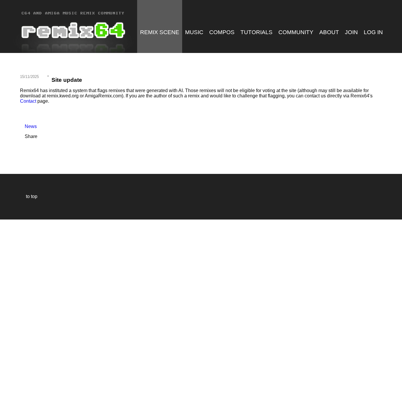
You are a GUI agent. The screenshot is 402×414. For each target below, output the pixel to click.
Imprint (7, 400)
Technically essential (12, 316)
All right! (6, 391)
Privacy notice (8, 408)
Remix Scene (159, 32)
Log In (373, 32)
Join (351, 32)
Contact (28, 101)
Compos (222, 32)
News (28, 126)
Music (194, 32)
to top (28, 196)
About (329, 32)
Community (295, 32)
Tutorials (256, 32)
